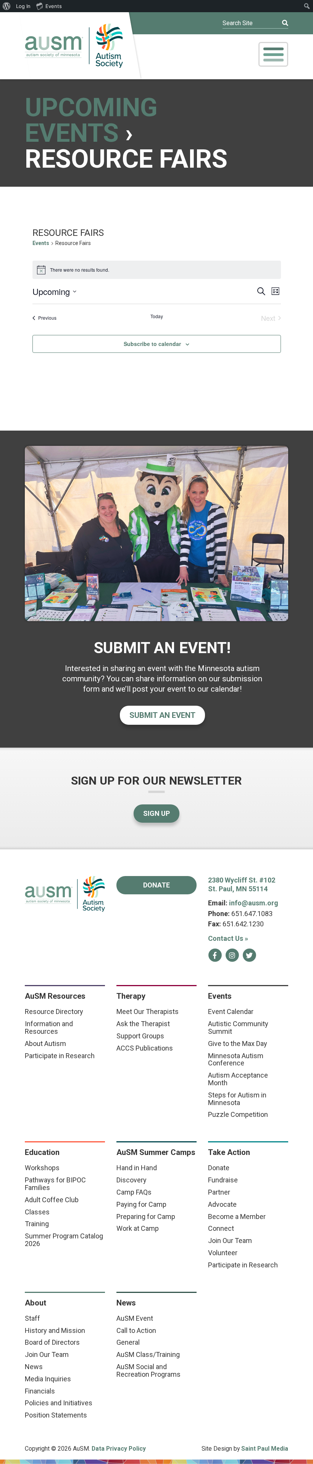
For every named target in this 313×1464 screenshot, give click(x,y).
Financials (40, 1391)
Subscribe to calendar (152, 344)
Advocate (222, 1204)
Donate (156, 885)
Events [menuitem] (53, 6)
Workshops (42, 1168)
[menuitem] (6, 6)
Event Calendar (230, 1012)
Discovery (131, 1180)
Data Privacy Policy (119, 1448)
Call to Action (136, 1330)
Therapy (130, 996)
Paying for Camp (141, 1204)
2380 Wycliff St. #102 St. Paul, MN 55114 (241, 884)
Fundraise (223, 1180)
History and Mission (55, 1330)
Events (40, 243)
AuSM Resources (55, 996)
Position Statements (56, 1415)
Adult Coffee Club (52, 1200)
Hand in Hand (136, 1168)
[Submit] (280, 23)
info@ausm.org (253, 903)
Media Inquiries (48, 1379)
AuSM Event (134, 1318)
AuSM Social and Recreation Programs (148, 1370)
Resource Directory (54, 1012)
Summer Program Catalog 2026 (64, 1240)
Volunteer (222, 1253)
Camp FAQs (134, 1192)
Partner (219, 1192)
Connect (221, 1228)
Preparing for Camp (145, 1217)
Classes (37, 1212)
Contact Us (228, 938)
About (35, 1302)
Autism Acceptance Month (238, 1079)
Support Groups (140, 1036)
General (128, 1342)
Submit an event (162, 715)
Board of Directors (52, 1342)
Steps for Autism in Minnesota (237, 1099)
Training (37, 1224)
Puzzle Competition (238, 1114)
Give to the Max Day (237, 1044)
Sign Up (156, 813)
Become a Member (237, 1217)
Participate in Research (60, 1056)
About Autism (45, 1044)
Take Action (229, 1152)
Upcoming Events (91, 120)
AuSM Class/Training (148, 1354)
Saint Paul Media (264, 1448)
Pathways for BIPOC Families (55, 1184)
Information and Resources (49, 1027)
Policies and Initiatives (58, 1403)
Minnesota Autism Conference (235, 1059)
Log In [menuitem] (23, 6)
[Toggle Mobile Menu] (273, 54)
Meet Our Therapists (147, 1012)
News (34, 1367)
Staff (32, 1318)
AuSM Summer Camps (155, 1152)
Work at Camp (137, 1228)
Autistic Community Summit (238, 1027)
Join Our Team (230, 1241)
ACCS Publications (144, 1048)
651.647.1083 (252, 914)
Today (156, 316)
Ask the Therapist (143, 1024)
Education (42, 1152)
